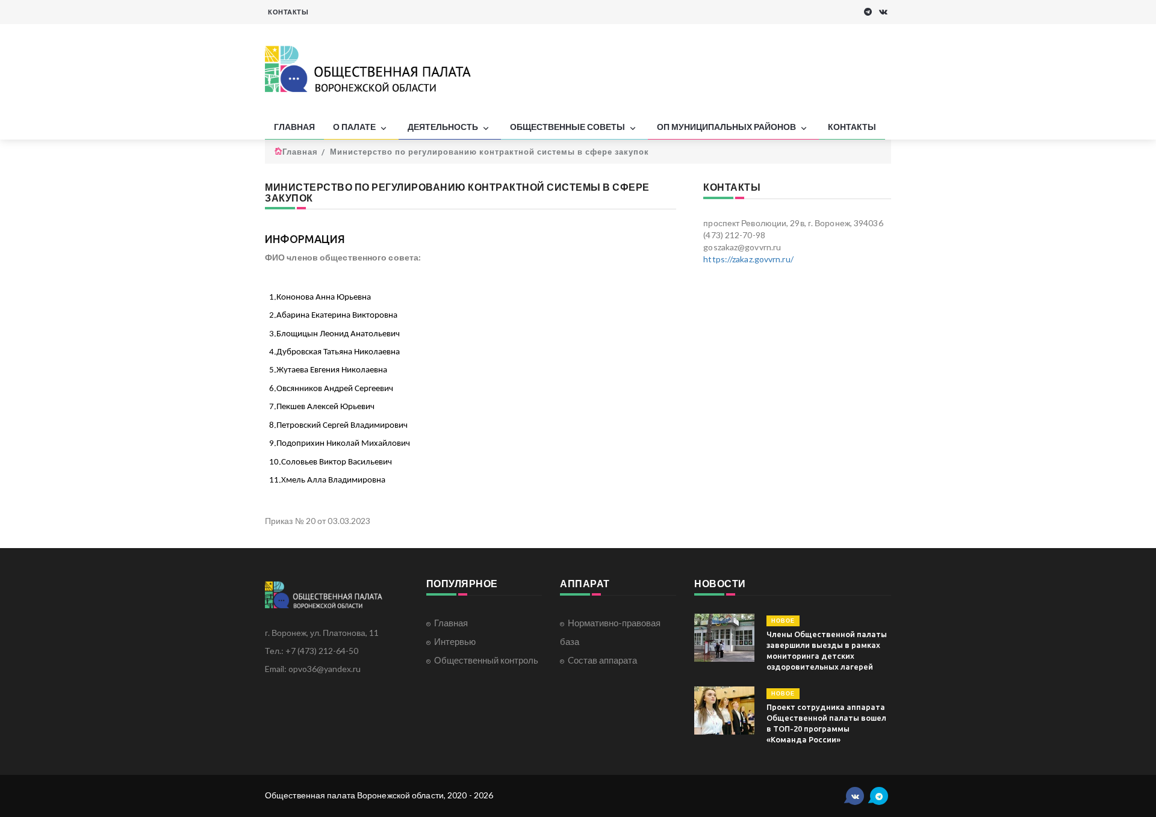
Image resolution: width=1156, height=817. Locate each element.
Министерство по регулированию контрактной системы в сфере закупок (489, 151)
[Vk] (883, 11)
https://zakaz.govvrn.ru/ (748, 259)
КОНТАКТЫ (288, 12)
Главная (300, 151)
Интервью (455, 641)
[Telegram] (867, 11)
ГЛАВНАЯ (294, 127)
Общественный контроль (486, 660)
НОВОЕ (783, 620)
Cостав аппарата (602, 660)
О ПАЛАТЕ (355, 127)
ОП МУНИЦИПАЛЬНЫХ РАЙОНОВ (727, 127)
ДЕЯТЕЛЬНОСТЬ (444, 127)
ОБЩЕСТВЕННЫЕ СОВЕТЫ (568, 127)
